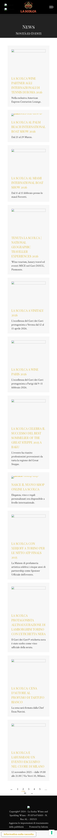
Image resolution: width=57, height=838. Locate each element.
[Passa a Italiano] (10, 9)
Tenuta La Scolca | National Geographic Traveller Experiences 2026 (26, 247)
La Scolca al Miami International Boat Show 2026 (27, 182)
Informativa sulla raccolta (19, 834)
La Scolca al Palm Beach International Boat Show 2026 (28, 126)
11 (25, 793)
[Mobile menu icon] (51, 7)
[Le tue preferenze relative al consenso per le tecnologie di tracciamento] (52, 833)
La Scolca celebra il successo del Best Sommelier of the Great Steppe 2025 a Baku (28, 437)
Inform (44, 827)
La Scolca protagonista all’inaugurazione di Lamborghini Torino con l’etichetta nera (28, 624)
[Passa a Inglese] (9, 5)
